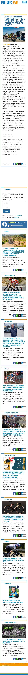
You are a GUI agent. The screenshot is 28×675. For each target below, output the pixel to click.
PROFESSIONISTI (10, 275)
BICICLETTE (8, 499)
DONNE (7, 541)
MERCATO (8, 584)
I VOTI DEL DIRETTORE (11, 413)
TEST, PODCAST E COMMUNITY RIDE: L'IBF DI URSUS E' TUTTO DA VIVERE (14, 641)
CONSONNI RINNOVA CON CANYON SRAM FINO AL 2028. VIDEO (13, 560)
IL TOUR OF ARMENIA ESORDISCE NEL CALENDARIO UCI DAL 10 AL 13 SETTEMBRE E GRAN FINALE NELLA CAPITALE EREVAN (13, 251)
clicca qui (19, 215)
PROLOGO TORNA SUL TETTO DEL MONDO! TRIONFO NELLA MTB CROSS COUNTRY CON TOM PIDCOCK (13, 388)
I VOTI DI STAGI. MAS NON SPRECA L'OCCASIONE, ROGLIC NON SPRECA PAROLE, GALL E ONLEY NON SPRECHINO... (14, 432)
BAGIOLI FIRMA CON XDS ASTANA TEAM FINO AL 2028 (13, 601)
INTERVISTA (8, 321)
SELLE (7, 369)
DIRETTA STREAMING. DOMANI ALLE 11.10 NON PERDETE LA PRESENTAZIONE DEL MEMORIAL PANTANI (13, 474)
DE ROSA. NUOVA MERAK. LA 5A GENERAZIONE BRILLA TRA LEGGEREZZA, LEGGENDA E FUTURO (14, 518)
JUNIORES (6, 45)
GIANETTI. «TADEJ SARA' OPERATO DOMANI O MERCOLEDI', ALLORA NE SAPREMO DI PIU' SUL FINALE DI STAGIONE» (13, 295)
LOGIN (6, 211)
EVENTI (7, 231)
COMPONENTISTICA (10, 622)
